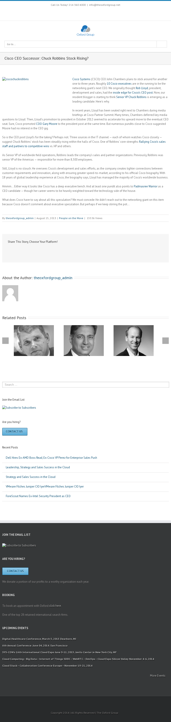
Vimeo (98, 13)
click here (55, 606)
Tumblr (50, 251)
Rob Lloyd (142, 88)
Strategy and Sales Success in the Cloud (30, 477)
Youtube (79, 14)
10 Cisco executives (119, 84)
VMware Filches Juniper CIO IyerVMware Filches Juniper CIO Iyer (45, 486)
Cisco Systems (81, 79)
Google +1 (61, 252)
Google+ (107, 13)
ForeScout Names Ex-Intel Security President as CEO (38, 496)
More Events (157, 676)
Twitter (70, 13)
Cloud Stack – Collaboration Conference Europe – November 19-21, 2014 (47, 665)
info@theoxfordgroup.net (104, 4)
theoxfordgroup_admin (20, 218)
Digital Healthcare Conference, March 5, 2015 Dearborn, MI (39, 638)
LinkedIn (28, 251)
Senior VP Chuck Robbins (131, 97)
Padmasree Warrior (146, 186)
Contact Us (14, 431)
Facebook (63, 13)
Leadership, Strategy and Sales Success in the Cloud (38, 467)
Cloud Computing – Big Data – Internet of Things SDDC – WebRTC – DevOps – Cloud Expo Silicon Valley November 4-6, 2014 (78, 659)
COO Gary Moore (46, 124)
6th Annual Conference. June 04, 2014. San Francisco (34, 645)
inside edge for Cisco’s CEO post (133, 92)
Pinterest (89, 13)
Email (83, 251)
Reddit (39, 251)
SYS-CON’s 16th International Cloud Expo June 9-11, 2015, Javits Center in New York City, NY (59, 652)
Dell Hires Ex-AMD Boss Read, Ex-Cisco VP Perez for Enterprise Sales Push (51, 458)
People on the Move (71, 218)
